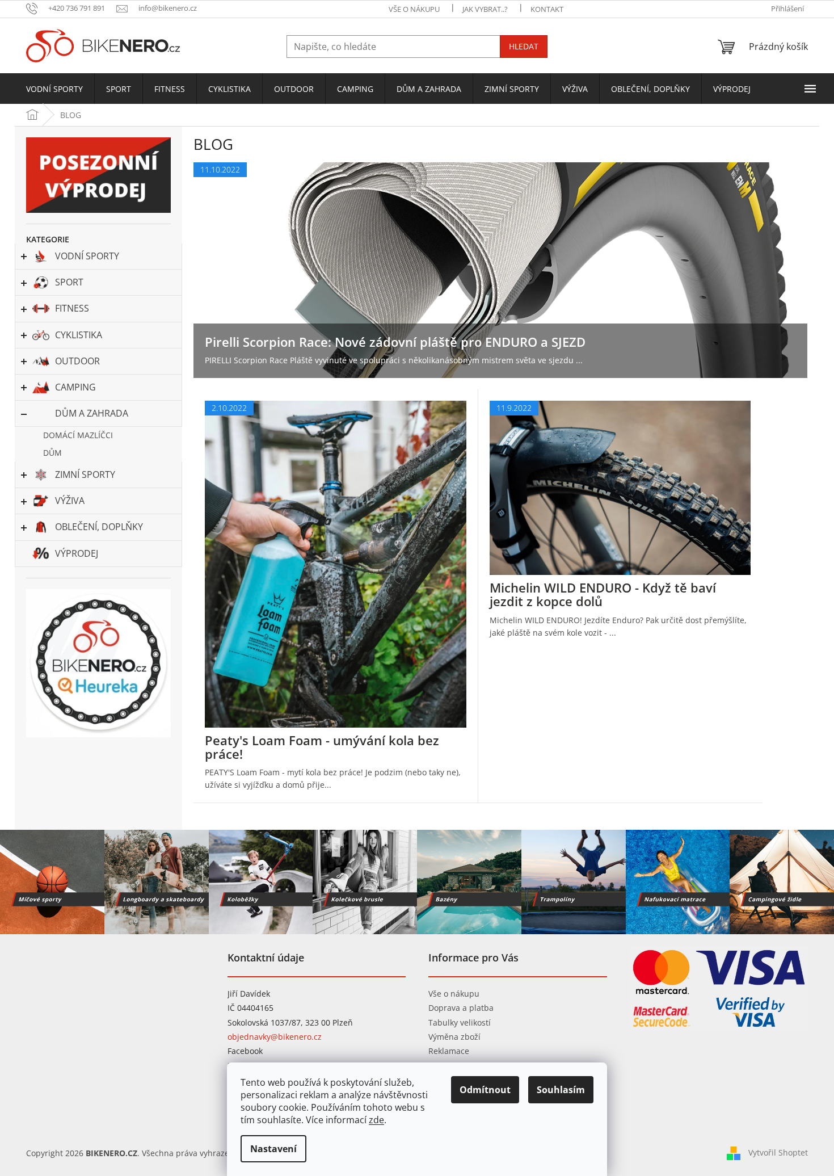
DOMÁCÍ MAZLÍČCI (78, 435)
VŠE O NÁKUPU (414, 9)
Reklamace (448, 1050)
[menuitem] (54, 89)
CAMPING (75, 387)
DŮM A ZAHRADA (91, 413)
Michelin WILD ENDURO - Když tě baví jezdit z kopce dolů (603, 594)
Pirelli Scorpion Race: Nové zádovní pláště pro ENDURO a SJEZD (395, 341)
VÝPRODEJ (76, 553)
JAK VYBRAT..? (485, 9)
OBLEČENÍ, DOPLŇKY (99, 526)
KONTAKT (546, 9)
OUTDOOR (77, 361)
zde (376, 1120)
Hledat (523, 46)
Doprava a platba (461, 1007)
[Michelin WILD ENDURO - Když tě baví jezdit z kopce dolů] (620, 487)
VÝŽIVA (70, 500)
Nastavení (273, 1149)
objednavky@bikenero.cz (275, 1036)
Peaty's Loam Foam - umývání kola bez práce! (322, 747)
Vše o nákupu (453, 993)
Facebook (245, 1050)
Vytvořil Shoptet (778, 1152)
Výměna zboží (454, 1036)
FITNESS (72, 308)
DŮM (52, 452)
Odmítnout (485, 1089)
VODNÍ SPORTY (87, 256)
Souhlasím (561, 1089)
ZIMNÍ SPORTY (85, 474)
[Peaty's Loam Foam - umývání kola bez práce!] (335, 563)
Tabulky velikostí (459, 1022)
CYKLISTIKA (78, 335)
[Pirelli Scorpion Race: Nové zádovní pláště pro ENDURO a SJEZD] (500, 269)
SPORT (69, 282)
